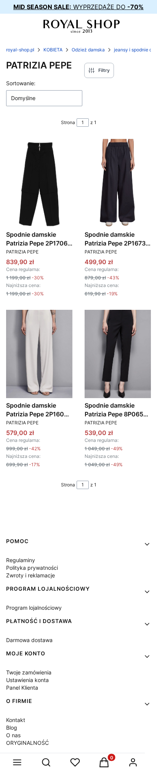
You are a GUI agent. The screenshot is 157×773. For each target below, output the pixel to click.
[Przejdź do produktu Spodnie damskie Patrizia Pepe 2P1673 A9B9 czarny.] (118, 183)
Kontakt (15, 720)
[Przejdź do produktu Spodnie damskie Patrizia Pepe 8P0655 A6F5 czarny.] (118, 354)
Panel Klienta (22, 687)
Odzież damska (88, 50)
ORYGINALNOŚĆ (27, 743)
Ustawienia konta (27, 680)
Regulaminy (20, 560)
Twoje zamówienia (28, 672)
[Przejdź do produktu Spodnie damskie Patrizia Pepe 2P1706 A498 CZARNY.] (39, 183)
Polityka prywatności (32, 567)
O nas (13, 735)
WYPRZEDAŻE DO (78, 7)
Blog (11, 727)
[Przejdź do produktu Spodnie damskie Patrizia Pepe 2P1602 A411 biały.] (39, 354)
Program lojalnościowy (34, 607)
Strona (68, 122)
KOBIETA (52, 50)
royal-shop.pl (20, 50)
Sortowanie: (20, 83)
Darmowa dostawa (29, 640)
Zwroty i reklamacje (30, 575)
